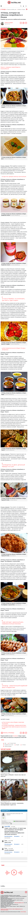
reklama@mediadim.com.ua (19, 902)
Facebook (15, 735)
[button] (23, 6)
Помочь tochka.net (11, 9)
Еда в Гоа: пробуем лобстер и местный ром (14, 176)
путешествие (12, 743)
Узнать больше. (23, 911)
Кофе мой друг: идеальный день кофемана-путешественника (12, 623)
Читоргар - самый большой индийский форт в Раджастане (14, 686)
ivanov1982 (7, 826)
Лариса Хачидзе (9, 22)
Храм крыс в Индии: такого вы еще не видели (13, 775)
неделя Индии (7, 746)
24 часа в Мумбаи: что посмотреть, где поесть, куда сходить (13, 299)
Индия (17, 744)
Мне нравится (16, 836)
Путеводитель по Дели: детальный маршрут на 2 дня (13, 465)
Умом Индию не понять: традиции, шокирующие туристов (12, 804)
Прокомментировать (8, 836)
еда (5, 743)
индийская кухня (8, 744)
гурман (24, 744)
